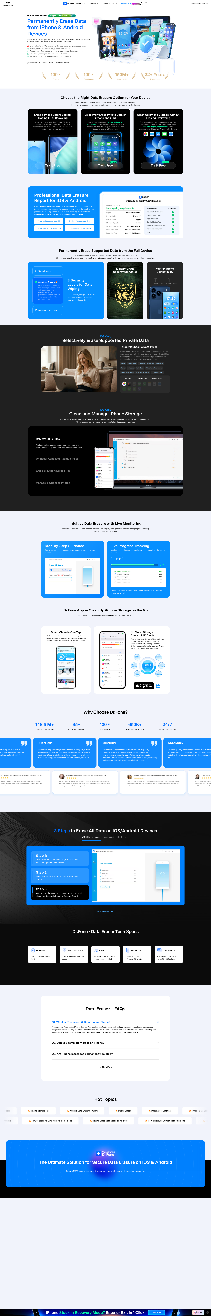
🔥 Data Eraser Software (157, 1111)
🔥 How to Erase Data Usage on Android (111, 1121)
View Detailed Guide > (105, 912)
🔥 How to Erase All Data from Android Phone (52, 1121)
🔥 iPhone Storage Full (36, 1111)
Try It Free (52, 165)
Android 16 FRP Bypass (129, 3)
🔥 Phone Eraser (121, 1111)
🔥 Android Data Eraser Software (79, 1111)
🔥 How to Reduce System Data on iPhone (167, 1121)
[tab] (91, 838)
